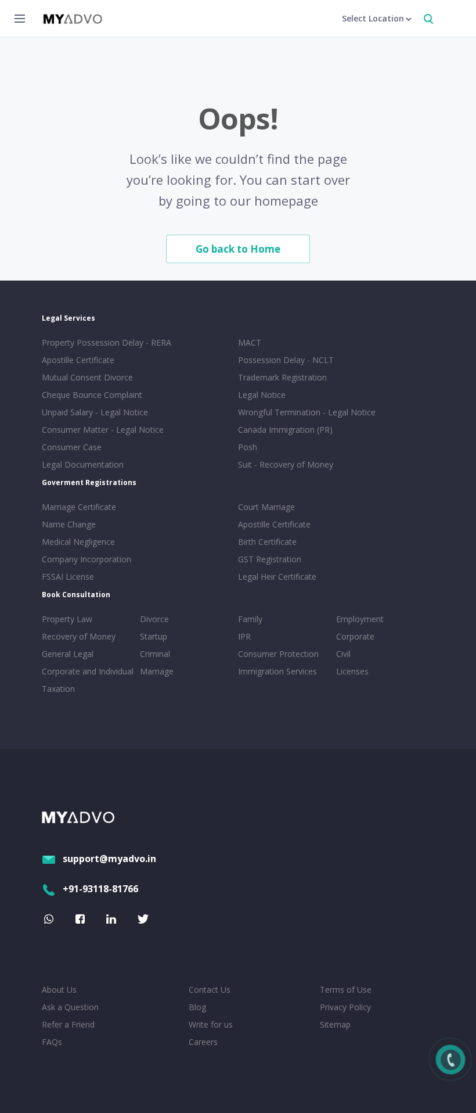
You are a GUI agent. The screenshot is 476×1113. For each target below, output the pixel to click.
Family (250, 618)
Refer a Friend (68, 1024)
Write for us (211, 1024)
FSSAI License (68, 576)
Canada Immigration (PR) (285, 429)
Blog (197, 1007)
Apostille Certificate (78, 359)
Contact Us (209, 989)
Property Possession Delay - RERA (106, 342)
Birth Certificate (267, 541)
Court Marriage (266, 506)
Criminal (155, 653)
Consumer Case (72, 447)
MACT (249, 342)
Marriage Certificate (79, 506)
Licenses (352, 671)
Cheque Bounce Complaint (92, 394)
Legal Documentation (83, 464)
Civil (343, 653)
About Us (59, 989)
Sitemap (335, 1024)
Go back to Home (238, 249)
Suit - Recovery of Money (285, 464)
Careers (203, 1041)
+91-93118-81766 (100, 888)
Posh (247, 447)
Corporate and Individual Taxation (88, 680)
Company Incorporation (86, 559)
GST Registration (269, 559)
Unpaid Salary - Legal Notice (95, 412)
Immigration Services (277, 671)
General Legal (67, 653)
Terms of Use (346, 989)
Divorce (154, 618)
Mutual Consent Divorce (87, 377)
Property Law (67, 618)
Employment (360, 618)
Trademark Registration (282, 377)
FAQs (52, 1041)
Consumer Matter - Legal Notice (103, 429)
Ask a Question (70, 1007)
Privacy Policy (345, 1007)
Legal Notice (262, 394)
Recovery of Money (79, 636)
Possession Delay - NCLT (286, 359)
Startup (153, 636)
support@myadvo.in (109, 858)
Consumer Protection (278, 653)
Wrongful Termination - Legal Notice (307, 412)
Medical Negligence (78, 541)
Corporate (355, 636)
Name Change (69, 524)
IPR (244, 636)
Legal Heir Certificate (277, 576)
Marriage (157, 671)
